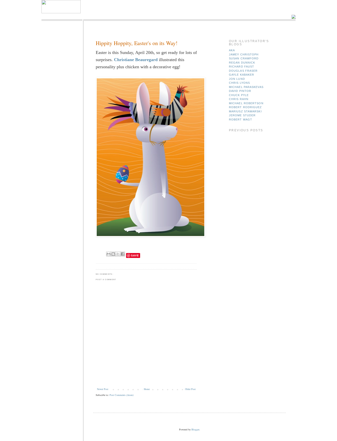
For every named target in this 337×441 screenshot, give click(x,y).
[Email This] (108, 254)
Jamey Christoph (244, 54)
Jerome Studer (242, 115)
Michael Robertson (246, 103)
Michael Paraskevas (246, 86)
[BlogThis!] (113, 254)
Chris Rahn (238, 99)
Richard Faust (241, 66)
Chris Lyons (239, 82)
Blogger (195, 429)
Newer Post (102, 389)
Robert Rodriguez (245, 107)
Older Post (190, 389)
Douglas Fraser (243, 70)
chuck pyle (239, 95)
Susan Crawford (244, 58)
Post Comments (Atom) (121, 395)
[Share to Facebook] (122, 254)
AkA (232, 50)
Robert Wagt (240, 119)
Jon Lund (237, 78)
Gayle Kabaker (241, 74)
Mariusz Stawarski (245, 111)
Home (147, 389)
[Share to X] (117, 254)
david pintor (240, 90)
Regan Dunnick (242, 62)
